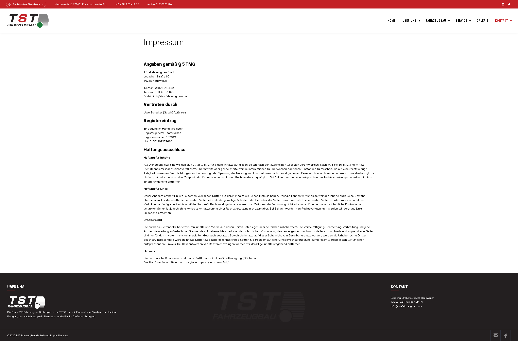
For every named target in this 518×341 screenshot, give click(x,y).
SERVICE (461, 20)
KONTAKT (501, 20)
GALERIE (482, 20)
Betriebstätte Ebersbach (26, 4)
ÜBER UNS (409, 20)
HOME (391, 20)
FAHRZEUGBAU (436, 20)
